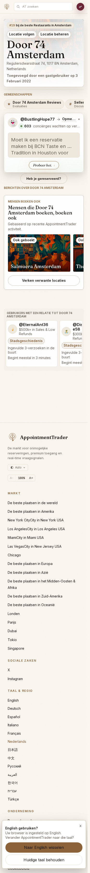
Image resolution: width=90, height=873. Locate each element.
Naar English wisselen (44, 847)
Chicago (14, 555)
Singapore (16, 648)
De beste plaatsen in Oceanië (31, 605)
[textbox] (44, 145)
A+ (31, 478)
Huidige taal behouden (44, 859)
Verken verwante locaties (44, 280)
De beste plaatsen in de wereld (33, 503)
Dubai (12, 631)
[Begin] (6, 6)
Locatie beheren (55, 34)
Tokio (12, 640)
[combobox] (46, 6)
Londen (14, 614)
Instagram (15, 679)
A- (11, 478)
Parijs (12, 622)
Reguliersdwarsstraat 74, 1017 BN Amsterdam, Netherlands (42, 66)
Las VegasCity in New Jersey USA (34, 546)
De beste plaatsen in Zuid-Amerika (35, 596)
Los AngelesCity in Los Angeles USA (36, 529)
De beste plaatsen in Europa (30, 564)
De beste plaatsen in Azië (28, 572)
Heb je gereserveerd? (43, 178)
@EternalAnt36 (33, 324)
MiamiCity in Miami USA (26, 537)
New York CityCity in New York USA (36, 520)
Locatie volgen (21, 34)
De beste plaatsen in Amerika (31, 511)
